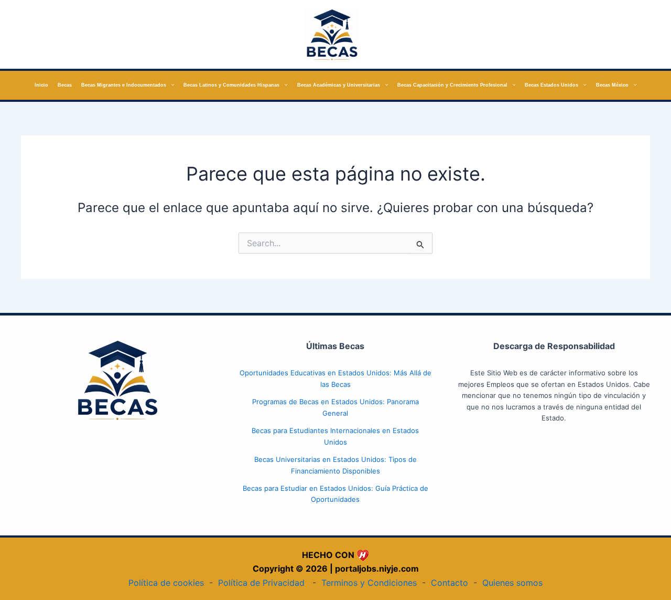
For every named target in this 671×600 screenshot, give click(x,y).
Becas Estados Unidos (551, 85)
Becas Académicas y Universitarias (338, 85)
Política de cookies (166, 582)
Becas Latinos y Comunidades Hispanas (231, 85)
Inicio (41, 85)
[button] (170, 85)
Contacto (449, 582)
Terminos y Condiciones (369, 582)
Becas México (612, 85)
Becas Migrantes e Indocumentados (123, 85)
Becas (65, 85)
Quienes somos (512, 582)
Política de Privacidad (261, 582)
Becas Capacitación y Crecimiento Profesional (452, 85)
